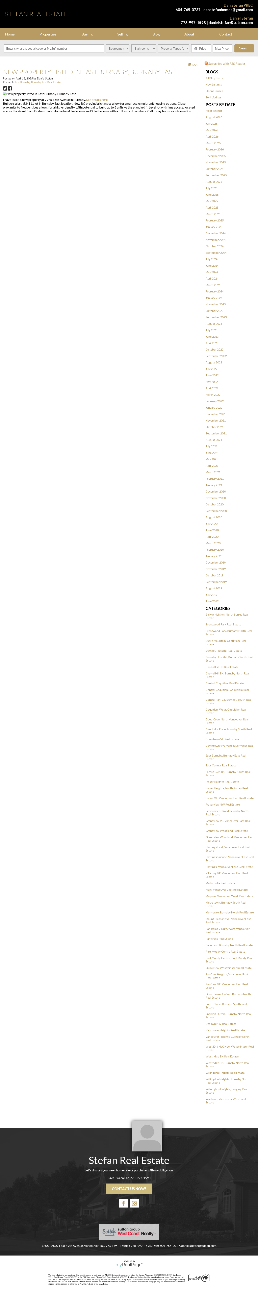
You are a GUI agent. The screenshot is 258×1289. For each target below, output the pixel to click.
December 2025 (216, 156)
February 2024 (215, 291)
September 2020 (216, 510)
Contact (225, 34)
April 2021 (212, 465)
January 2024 (214, 298)
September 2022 (216, 356)
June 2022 (212, 375)
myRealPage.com (129, 1265)
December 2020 (216, 491)
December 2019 (216, 562)
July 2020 (211, 523)
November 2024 (216, 239)
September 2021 (216, 433)
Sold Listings (214, 97)
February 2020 (215, 549)
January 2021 (214, 485)
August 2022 (214, 362)
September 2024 (216, 252)
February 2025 (215, 220)
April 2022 (212, 388)
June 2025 (212, 194)
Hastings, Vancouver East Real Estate (229, 866)
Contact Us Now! (129, 1189)
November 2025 (216, 162)
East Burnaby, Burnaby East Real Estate (37, 82)
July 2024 (211, 259)
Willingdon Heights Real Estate (225, 1072)
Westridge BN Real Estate (222, 1056)
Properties (48, 34)
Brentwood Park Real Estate (223, 624)
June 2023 (212, 336)
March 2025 (213, 214)
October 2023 (215, 310)
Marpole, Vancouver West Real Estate (229, 896)
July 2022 (211, 369)
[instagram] (134, 1203)
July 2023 (211, 330)
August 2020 (214, 517)
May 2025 (212, 201)
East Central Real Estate (221, 765)
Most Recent (214, 110)
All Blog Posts (214, 78)
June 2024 (212, 265)
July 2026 (211, 123)
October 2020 (215, 504)
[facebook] (123, 1203)
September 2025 (216, 175)
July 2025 (211, 188)
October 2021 (215, 427)
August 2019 (214, 588)
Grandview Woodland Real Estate (227, 830)
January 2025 (214, 227)
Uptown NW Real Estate (221, 1023)
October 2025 (215, 168)
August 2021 (214, 439)
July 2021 (211, 446)
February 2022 (215, 401)
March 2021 (213, 472)
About (189, 34)
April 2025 (212, 207)
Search (244, 48)
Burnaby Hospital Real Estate (224, 650)
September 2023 (216, 317)
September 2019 (216, 581)
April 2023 (212, 343)
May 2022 (212, 381)
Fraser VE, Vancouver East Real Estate (230, 798)
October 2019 (215, 575)
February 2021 (215, 478)
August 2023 (214, 323)
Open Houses (214, 91)
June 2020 (212, 530)
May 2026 (212, 130)
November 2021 (216, 420)
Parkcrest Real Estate (219, 938)
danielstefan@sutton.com (231, 22)
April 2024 (212, 278)
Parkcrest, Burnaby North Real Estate (229, 945)
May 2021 (212, 459)
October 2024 (215, 246)
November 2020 (216, 498)
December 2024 (216, 233)
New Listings (214, 84)
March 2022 (213, 394)
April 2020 (212, 536)
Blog (156, 34)
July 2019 (211, 594)
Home (10, 34)
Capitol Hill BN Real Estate (222, 667)
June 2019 (212, 601)
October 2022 (215, 349)
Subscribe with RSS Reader (226, 63)
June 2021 (212, 452)
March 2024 (213, 285)
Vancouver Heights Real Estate (225, 1030)
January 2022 (214, 407)
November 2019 (216, 569)
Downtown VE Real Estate (222, 739)
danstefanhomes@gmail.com (228, 9)
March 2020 (213, 543)
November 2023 (216, 304)
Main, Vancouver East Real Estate (227, 889)
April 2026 (212, 136)
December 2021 (216, 414)
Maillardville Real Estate (220, 883)
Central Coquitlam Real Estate (225, 683)
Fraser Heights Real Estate (222, 781)
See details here (97, 99)
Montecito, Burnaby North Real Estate (230, 912)
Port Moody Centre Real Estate (225, 951)
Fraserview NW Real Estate (223, 804)
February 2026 (215, 149)
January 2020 (214, 556)
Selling (122, 34)
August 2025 (214, 181)
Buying (87, 34)
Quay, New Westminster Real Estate (229, 968)
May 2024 (212, 272)
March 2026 (213, 143)
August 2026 (214, 117)
